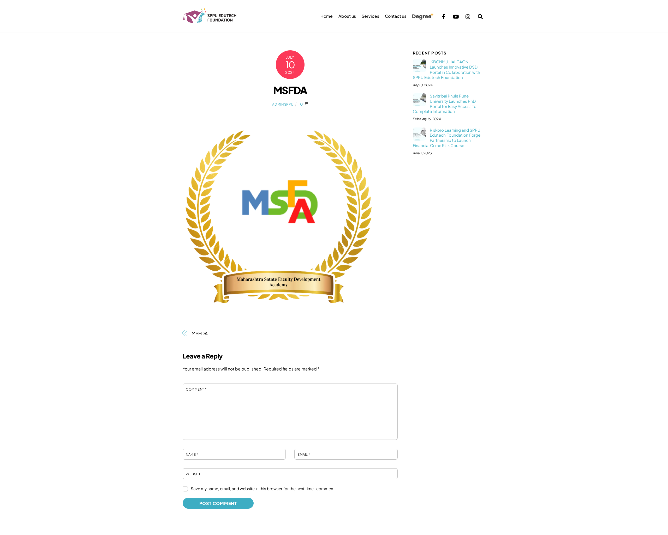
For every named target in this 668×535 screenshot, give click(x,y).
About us (347, 16)
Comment (196, 389)
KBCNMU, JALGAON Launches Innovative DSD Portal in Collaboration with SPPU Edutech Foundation (446, 69)
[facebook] (443, 16)
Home (326, 16)
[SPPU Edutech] (210, 20)
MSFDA (290, 90)
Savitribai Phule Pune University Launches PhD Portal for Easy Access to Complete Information (444, 103)
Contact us (395, 16)
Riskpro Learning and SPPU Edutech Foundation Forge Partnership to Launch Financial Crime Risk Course (446, 137)
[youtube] (456, 16)
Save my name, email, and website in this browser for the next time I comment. (263, 488)
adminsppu (282, 104)
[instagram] (468, 16)
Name (192, 454)
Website (193, 474)
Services (370, 16)
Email (303, 454)
